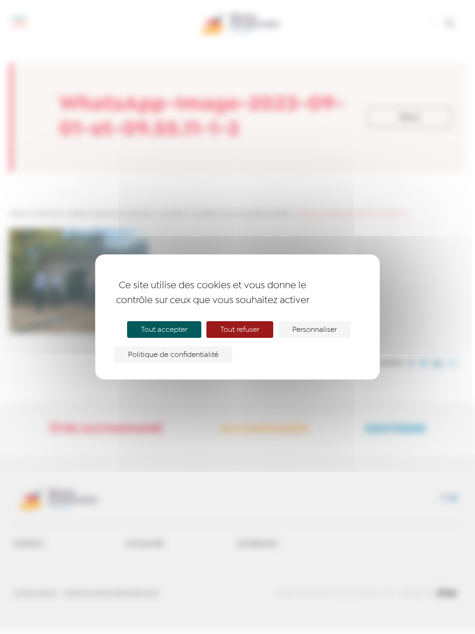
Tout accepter (164, 329)
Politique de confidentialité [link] (173, 354)
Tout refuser (239, 329)
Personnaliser (314, 329)
